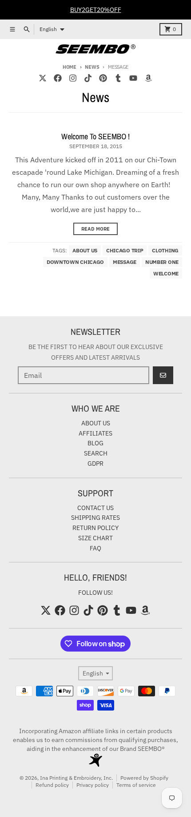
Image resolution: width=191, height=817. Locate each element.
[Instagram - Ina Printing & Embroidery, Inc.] (73, 78)
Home (69, 67)
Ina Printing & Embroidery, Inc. (76, 777)
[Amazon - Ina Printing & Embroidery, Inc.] (148, 78)
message (124, 262)
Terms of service (136, 785)
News (92, 67)
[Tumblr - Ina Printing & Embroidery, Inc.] (118, 78)
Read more (95, 229)
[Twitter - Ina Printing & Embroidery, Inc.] (42, 78)
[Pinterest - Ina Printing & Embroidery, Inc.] (103, 78)
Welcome (166, 273)
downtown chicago (75, 262)
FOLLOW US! (95, 593)
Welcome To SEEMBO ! (95, 136)
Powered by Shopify (144, 777)
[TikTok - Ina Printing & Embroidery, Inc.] (88, 78)
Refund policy (52, 785)
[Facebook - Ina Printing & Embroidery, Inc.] (58, 78)
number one (162, 262)
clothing (165, 250)
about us (84, 250)
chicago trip (124, 250)
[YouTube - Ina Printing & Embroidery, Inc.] (133, 78)
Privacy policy (92, 785)
